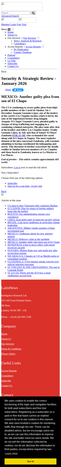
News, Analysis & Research (27, 40)
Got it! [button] (30, 461)
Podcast (11, 55)
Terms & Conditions (11, 348)
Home (11, 32)
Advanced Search (10, 16)
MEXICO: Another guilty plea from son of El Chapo (34, 242)
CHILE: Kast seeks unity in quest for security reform (34, 219)
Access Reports (15, 46)
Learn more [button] (11, 453)
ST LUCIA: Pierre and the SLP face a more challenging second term (29, 274)
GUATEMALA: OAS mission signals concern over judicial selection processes (33, 263)
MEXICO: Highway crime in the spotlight (28, 239)
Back (3, 71)
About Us (12, 35)
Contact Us (13, 66)
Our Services (14, 38)
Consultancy (20, 43)
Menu (4, 29)
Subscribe (12, 63)
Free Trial (21, 24)
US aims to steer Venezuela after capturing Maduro (33, 205)
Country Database (23, 52)
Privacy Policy (8, 353)
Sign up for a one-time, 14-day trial (25, 186)
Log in (17, 167)
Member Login (8, 24)
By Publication (21, 49)
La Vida (11, 60)
